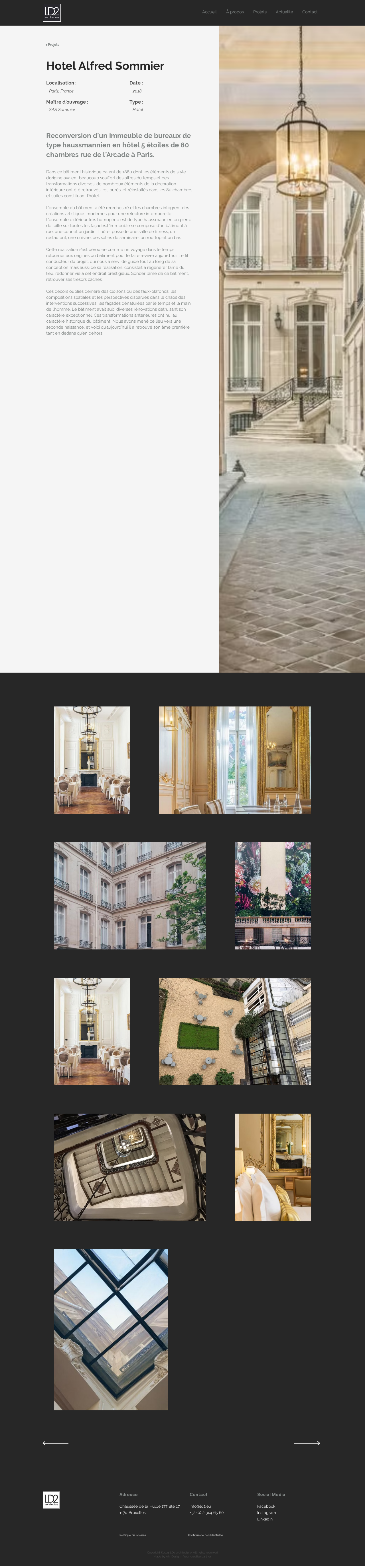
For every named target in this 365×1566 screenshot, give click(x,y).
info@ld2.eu (200, 1506)
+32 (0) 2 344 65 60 (207, 1512)
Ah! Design (173, 1556)
